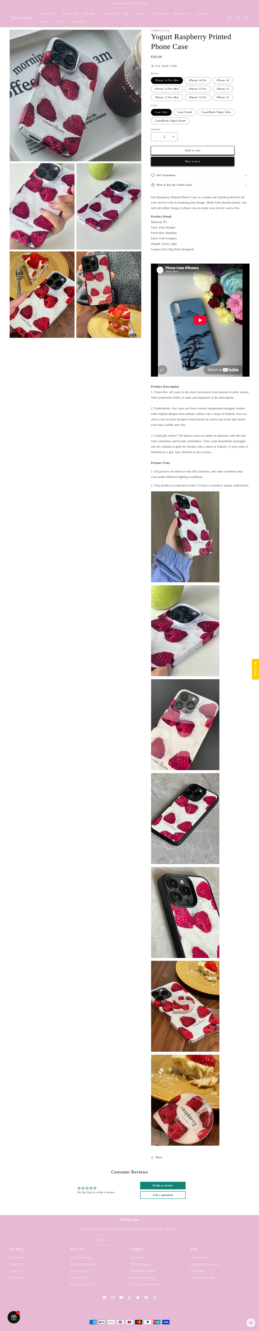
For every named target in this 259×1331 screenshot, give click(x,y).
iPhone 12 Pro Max (167, 97)
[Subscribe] (159, 1240)
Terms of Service (80, 1277)
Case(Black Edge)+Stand (170, 120)
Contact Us (15, 1270)
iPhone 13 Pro (198, 88)
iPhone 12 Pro (198, 97)
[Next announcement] (248, 3)
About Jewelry (199, 1257)
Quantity (156, 129)
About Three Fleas (81, 1257)
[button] (90, 14)
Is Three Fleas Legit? (82, 1264)
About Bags (197, 1270)
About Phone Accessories (205, 1264)
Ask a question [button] (162, 1195)
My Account (16, 1277)
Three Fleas (134, 1329)
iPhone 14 (223, 80)
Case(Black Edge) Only (216, 112)
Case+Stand (184, 112)
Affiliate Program (140, 1264)
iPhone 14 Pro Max (167, 80)
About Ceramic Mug (203, 1277)
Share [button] (158, 1157)
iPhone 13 (223, 88)
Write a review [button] (162, 1185)
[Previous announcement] (11, 3)
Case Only (161, 112)
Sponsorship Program (142, 1277)
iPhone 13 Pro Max (167, 88)
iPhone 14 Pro (198, 80)
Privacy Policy (78, 1270)
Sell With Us (137, 1257)
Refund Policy (17, 1264)
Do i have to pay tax (82, 1284)
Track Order (16, 1257)
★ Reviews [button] (255, 669)
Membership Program (143, 1270)
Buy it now (192, 161)
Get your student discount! (146, 1284)
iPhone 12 (223, 97)
